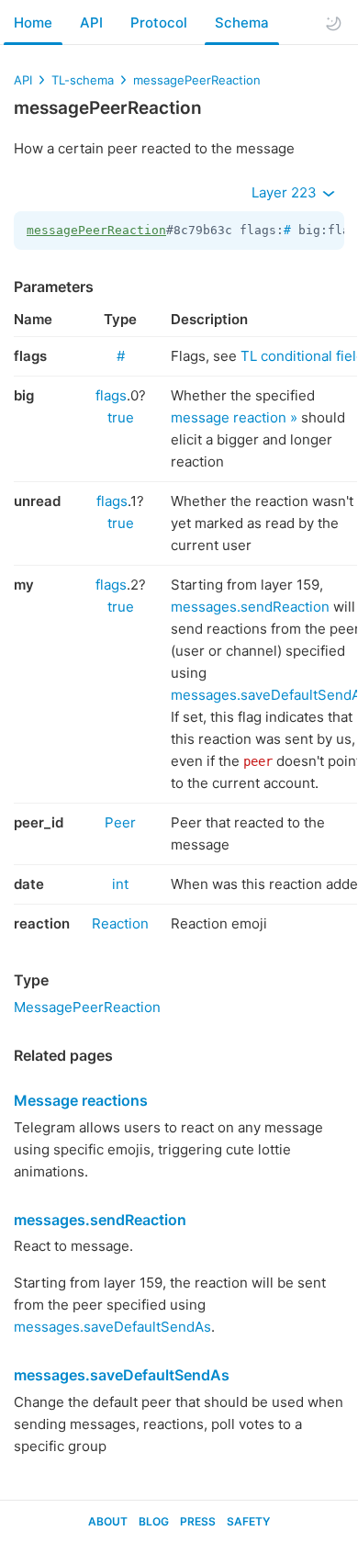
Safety (248, 1521)
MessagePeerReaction (87, 1007)
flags (111, 395)
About (108, 1521)
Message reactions (81, 1100)
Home (33, 22)
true (120, 417)
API (91, 22)
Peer (120, 822)
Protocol (158, 22)
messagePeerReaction (197, 80)
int (120, 884)
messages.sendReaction (250, 606)
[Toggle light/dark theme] (333, 23)
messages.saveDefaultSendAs (112, 1326)
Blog (154, 1521)
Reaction (120, 923)
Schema (242, 22)
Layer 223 (286, 192)
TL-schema (82, 80)
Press (198, 1521)
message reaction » (234, 417)
